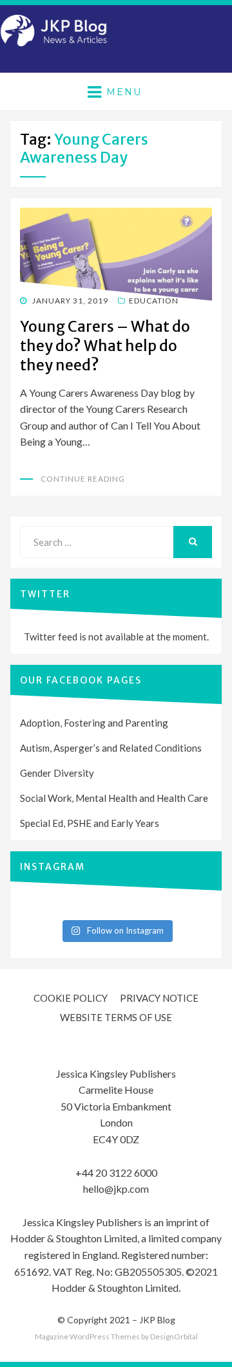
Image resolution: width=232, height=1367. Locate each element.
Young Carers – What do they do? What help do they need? (105, 345)
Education (154, 300)
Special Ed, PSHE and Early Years (89, 823)
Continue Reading (83, 479)
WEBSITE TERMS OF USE (116, 1017)
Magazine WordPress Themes (87, 1336)
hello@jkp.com (116, 1188)
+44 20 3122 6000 (116, 1172)
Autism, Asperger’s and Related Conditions (111, 748)
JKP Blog (157, 1319)
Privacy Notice (159, 998)
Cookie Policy (71, 998)
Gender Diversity (57, 773)
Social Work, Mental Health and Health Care (114, 798)
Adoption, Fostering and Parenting (94, 723)
